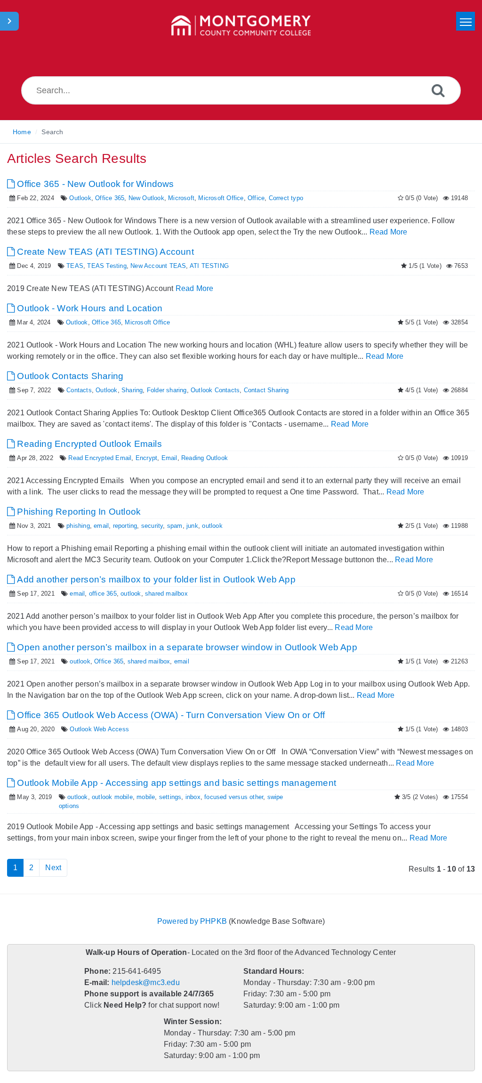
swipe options (276, 796)
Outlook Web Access (96, 729)
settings (164, 796)
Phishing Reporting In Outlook (76, 511)
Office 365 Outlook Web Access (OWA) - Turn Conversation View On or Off (166, 715)
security (146, 525)
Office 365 (105, 198)
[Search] (438, 90)
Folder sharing (159, 390)
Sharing (126, 390)
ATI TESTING (196, 265)
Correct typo (277, 198)
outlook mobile (108, 796)
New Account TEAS (148, 265)
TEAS (71, 265)
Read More (363, 231)
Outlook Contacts (205, 390)
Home (22, 132)
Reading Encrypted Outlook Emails (86, 443)
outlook (203, 525)
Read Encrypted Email (95, 457)
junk (184, 525)
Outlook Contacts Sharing (67, 376)
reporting (120, 525)
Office (248, 198)
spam (168, 525)
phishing (75, 525)
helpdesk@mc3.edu (145, 975)
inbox (185, 796)
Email (159, 457)
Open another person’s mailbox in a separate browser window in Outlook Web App (182, 647)
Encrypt (138, 457)
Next (53, 860)
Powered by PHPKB (192, 914)
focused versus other (225, 796)
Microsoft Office (214, 198)
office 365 (99, 593)
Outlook (77, 198)
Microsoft (174, 198)
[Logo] (241, 26)
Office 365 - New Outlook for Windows (94, 183)
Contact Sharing (254, 390)
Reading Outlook (192, 457)
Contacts (76, 390)
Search (51, 132)
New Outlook (141, 198)
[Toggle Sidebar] (9, 21)
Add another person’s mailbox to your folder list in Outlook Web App (154, 579)
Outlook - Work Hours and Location (87, 308)
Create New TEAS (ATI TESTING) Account (100, 251)
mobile (140, 796)
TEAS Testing (100, 265)
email (97, 525)
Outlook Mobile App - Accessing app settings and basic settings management (174, 782)
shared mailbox (161, 593)
